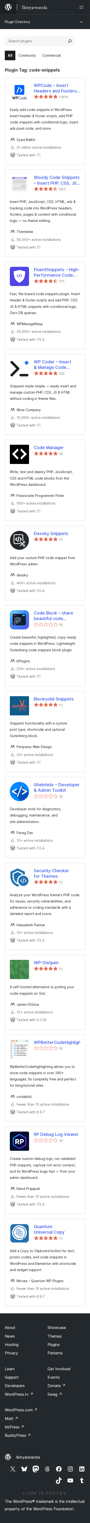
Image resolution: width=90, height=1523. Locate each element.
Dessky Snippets (51, 533)
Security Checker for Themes (51, 873)
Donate (57, 1385)
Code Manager (49, 447)
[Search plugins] (70, 41)
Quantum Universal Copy (49, 1229)
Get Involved (59, 1368)
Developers (15, 1385)
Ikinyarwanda (28, 1457)
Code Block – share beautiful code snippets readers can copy (55, 615)
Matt (11, 1418)
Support (12, 1377)
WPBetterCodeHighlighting (57, 1042)
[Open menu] (82, 7)
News (10, 1336)
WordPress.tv (19, 1394)
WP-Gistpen (46, 962)
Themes (55, 1336)
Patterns (55, 1353)
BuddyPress (18, 1435)
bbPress (14, 1427)
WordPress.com (21, 1409)
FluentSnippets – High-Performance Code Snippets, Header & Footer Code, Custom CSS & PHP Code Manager (57, 272)
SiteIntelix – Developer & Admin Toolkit (57, 787)
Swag (55, 1394)
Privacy (11, 1353)
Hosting (11, 1344)
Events (54, 1377)
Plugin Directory (17, 22)
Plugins (54, 1344)
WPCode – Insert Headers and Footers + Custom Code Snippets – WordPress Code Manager (56, 88)
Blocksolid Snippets (54, 698)
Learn (10, 1368)
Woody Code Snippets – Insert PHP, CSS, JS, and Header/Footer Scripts (57, 180)
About (10, 1327)
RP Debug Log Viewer (56, 1134)
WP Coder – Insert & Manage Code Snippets (52, 364)
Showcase (57, 1327)
